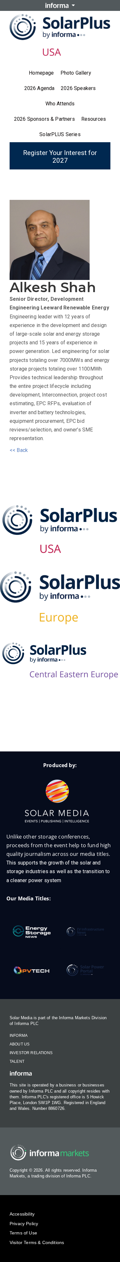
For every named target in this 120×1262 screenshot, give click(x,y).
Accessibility (22, 1214)
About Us (19, 1044)
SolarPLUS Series (60, 134)
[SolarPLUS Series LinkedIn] (47, 731)
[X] (73, 731)
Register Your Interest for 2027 (60, 156)
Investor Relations (31, 1053)
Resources (93, 119)
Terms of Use (23, 1232)
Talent (17, 1061)
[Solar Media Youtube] (98, 731)
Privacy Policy (24, 1223)
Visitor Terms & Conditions (37, 1242)
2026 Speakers (78, 88)
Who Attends (60, 104)
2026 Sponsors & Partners (44, 119)
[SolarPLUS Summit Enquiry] (21, 731)
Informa (19, 1035)
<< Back (19, 450)
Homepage (41, 73)
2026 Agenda (39, 88)
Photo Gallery (75, 73)
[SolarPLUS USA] (60, 529)
